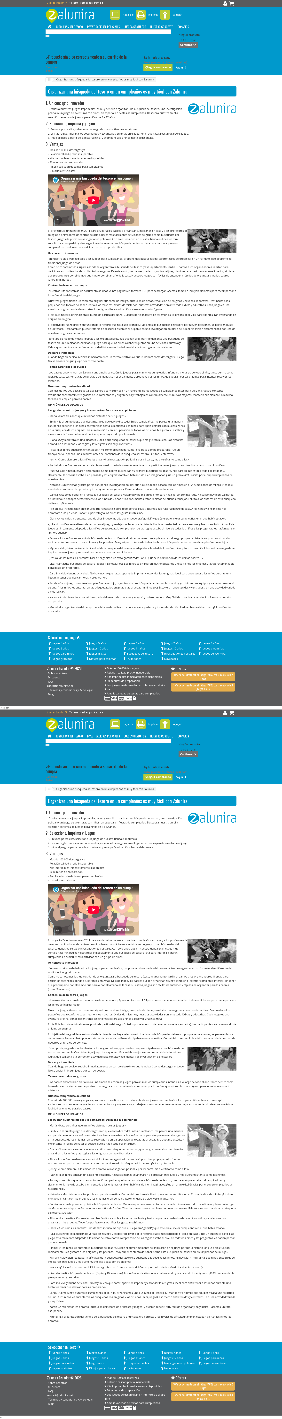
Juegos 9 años (60, 648)
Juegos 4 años (60, 643)
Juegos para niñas (212, 648)
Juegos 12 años (173, 648)
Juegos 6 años (135, 643)
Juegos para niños (62, 653)
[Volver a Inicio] (49, 80)
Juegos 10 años (98, 648)
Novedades (171, 659)
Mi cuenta (54, 677)
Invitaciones (133, 659)
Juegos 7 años (172, 643)
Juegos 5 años (97, 643)
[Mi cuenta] (225, 4)
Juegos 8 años (210, 643)
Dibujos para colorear (102, 659)
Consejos (183, 27)
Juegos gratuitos (135, 27)
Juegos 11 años (135, 648)
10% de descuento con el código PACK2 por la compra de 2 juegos (203, 676)
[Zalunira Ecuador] (76, 15)
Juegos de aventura (213, 653)
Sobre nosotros (57, 673)
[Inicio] (49, 26)
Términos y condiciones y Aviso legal (70, 690)
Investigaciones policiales (103, 27)
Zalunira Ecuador (55, 3)
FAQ (50, 682)
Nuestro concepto (161, 27)
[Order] (231, 4)
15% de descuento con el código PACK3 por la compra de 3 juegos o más (203, 687)
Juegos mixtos (97, 653)
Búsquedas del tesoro (69, 27)
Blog (51, 694)
